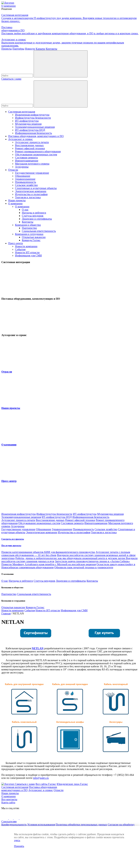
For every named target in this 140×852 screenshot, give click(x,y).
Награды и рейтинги (34, 212)
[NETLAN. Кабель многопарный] (116, 713)
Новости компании (26, 246)
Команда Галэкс (31, 240)
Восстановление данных (29, 145)
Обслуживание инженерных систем (36, 154)
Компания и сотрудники (29, 234)
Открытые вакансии (34, 237)
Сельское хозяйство (26, 185)
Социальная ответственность (39, 231)
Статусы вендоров (32, 215)
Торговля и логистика (28, 197)
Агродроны (22, 166)
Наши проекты (17, 200)
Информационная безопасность (33, 133)
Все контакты (9, 799)
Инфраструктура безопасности (33, 117)
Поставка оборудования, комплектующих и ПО (36, 136)
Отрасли (13, 169)
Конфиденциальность (14, 824)
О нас (25, 209)
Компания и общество (28, 224)
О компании (15, 203)
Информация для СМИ (28, 255)
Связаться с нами (11, 78)
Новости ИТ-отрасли (27, 252)
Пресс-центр (15, 243)
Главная (6, 613)
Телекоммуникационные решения (35, 127)
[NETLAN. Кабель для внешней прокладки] (70, 713)
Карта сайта (8, 802)
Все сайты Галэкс (46, 784)
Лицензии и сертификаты (37, 218)
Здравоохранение (25, 179)
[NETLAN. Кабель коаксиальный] (24, 751)
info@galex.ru (41, 777)
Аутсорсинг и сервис (20, 139)
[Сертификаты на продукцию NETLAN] (35, 636)
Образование (22, 175)
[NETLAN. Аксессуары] (116, 751)
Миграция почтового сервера (32, 163)
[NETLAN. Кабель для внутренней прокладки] (24, 713)
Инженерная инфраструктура (32, 114)
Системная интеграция (21, 111)
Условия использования (41, 824)
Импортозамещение (26, 160)
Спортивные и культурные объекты (36, 188)
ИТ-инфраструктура (27, 120)
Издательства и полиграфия (31, 194)
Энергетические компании (30, 191)
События (20, 249)
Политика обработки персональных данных (81, 824)
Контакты (27, 221)
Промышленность (25, 182)
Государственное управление (32, 172)
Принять (19, 846)
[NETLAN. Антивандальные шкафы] (70, 751)
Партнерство (29, 228)
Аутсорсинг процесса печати (32, 142)
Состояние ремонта (26, 157)
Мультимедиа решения (28, 123)
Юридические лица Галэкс (72, 784)
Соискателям (9, 821)
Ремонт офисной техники (30, 148)
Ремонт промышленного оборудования (38, 151)
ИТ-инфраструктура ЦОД (30, 130)
